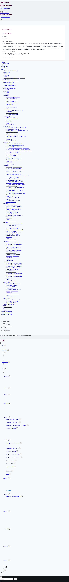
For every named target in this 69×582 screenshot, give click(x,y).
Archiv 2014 (6, 440)
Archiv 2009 (6, 546)
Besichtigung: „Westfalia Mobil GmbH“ (13, 446)
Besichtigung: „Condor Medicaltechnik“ (13, 443)
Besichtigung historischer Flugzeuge (12, 419)
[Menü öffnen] (1, 20)
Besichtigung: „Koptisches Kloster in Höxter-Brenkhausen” (16, 425)
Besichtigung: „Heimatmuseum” (12, 523)
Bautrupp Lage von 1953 (8, 565)
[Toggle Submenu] (4, 62)
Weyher (7, 474)
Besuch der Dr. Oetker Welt (11, 386)
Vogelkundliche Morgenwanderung (12, 422)
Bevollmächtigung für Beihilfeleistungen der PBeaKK (13, 360)
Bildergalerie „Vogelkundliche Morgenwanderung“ (17, 449)
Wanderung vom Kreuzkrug (11, 469)
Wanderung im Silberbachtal (11, 397)
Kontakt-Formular (6, 321)
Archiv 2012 (6, 494)
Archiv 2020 (6, 374)
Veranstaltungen (5, 362)
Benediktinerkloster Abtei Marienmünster (13, 389)
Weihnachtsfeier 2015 (10, 438)
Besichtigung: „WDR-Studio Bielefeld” (12, 454)
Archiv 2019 (6, 376)
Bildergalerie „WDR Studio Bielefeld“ (15, 455)
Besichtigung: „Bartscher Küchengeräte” (13, 496)
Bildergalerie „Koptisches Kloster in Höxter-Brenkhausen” (18, 426)
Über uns (5, 351)
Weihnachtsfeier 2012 (10, 509)
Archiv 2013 (6, 478)
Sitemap (4, 327)
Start (3, 345)
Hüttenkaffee (8, 471)
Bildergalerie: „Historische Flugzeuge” (15, 420)
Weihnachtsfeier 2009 (10, 558)
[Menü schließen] (0, 343)
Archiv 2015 (6, 417)
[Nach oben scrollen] (1, 341)
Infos (3, 353)
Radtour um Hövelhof (10, 463)
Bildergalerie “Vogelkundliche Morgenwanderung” (17, 423)
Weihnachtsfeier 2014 (10, 476)
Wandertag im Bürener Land (11, 553)
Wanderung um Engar (10, 466)
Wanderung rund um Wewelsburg (12, 506)
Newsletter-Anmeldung (7, 326)
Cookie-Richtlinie (6, 330)
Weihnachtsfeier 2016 (10, 415)
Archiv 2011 (6, 511)
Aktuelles (3, 348)
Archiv (3, 368)
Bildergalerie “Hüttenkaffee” (13, 472)
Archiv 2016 (6, 403)
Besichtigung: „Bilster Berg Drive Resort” (13, 457)
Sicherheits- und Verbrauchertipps (10, 354)
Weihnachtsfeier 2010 (10, 544)
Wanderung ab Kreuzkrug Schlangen (12, 434)
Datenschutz (5, 328)
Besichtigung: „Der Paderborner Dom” (12, 441)
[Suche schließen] (1, 577)
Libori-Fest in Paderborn (10, 460)
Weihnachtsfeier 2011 (10, 527)
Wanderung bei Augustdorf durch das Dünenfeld (14, 412)
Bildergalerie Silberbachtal (13, 452)
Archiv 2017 (6, 394)
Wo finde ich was (6, 324)
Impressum (5, 331)
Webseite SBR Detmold (6, 574)
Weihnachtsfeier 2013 (10, 492)
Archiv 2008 (6, 560)
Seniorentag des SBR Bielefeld (11, 556)
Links (4, 323)
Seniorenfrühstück (7, 568)
